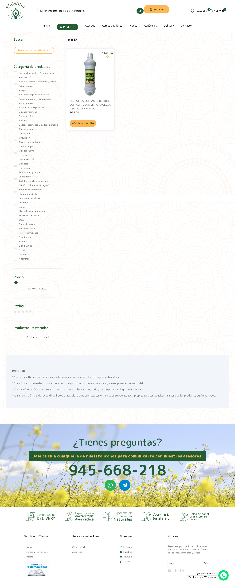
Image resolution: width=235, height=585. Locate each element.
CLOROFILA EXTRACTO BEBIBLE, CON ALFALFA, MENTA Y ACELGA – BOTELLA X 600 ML (90, 104)
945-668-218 (117, 470)
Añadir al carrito (83, 123)
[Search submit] (140, 11)
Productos (69, 27)
